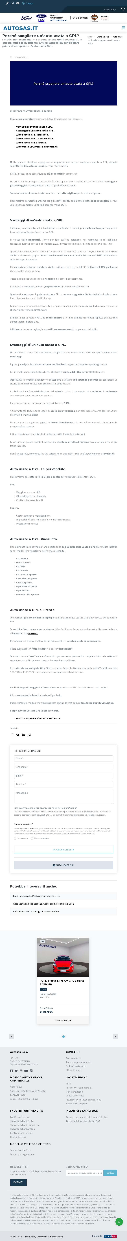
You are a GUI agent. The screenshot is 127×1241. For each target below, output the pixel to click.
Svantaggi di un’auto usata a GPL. (35, 130)
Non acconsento (41, 838)
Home (89, 36)
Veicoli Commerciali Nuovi (24, 1098)
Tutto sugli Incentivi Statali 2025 (83, 1120)
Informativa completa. (23, 818)
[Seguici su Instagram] (21, 1071)
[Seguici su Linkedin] (31, 1071)
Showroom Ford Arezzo (22, 1128)
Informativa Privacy (32, 828)
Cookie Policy (16, 1236)
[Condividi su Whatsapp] (29, 735)
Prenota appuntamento (78, 1062)
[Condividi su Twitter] (18, 735)
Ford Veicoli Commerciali (79, 1087)
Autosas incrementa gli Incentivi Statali (87, 1117)
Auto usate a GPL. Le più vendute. (34, 138)
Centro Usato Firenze (21, 1132)
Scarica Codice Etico (20, 1150)
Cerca (110, 1172)
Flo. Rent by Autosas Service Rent (83, 1099)
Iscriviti (18, 1182)
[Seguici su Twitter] (16, 1071)
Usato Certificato (75, 1095)
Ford (68, 1083)
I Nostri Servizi (73, 1070)
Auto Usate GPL (64, 865)
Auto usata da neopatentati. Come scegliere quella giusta (43, 903)
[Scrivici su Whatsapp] (119, 1222)
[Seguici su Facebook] (11, 1071)
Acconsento (23, 838)
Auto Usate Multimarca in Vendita (28, 1090)
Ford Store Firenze (20, 1117)
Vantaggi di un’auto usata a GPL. (34, 126)
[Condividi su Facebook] (12, 735)
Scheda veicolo (62, 1020)
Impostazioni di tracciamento (50, 1236)
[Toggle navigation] (123, 28)
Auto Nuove (16, 1086)
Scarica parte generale (22, 1154)
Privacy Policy (30, 1236)
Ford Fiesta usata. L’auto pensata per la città (36, 895)
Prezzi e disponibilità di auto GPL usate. (38, 718)
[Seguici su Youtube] (26, 1071)
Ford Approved (17, 1094)
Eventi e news (103, 36)
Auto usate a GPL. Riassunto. (32, 134)
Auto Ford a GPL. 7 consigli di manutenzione (36, 911)
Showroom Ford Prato (22, 1120)
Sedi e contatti (73, 1058)
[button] (63, 824)
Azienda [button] (109, 9)
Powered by (98, 1236)
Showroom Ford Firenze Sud (24, 1124)
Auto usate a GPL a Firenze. (31, 142)
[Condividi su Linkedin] (23, 735)
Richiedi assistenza (76, 1066)
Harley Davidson (74, 1091)
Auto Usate (118, 36)
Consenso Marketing (23, 824)
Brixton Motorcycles (76, 1103)
